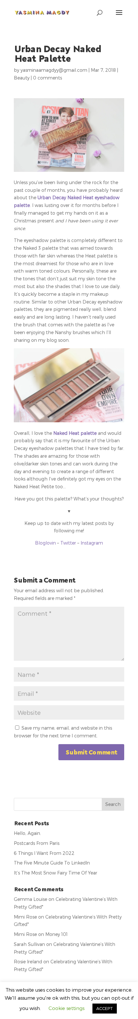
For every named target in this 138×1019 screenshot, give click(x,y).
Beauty (22, 77)
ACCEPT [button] (104, 1008)
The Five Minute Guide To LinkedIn (52, 862)
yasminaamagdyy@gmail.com (54, 70)
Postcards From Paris (36, 843)
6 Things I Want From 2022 (44, 853)
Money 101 (56, 934)
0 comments (47, 77)
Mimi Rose (25, 917)
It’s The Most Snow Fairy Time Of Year (55, 872)
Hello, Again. (27, 833)
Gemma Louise (30, 899)
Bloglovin (45, 543)
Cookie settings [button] (66, 1008)
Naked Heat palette (75, 433)
